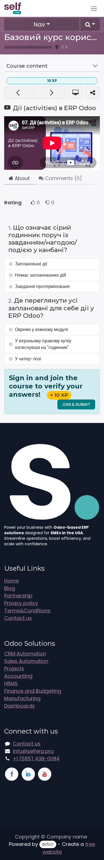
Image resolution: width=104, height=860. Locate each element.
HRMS (11, 683)
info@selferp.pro (33, 751)
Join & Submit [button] (76, 404)
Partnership (18, 595)
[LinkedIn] (28, 774)
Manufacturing (22, 698)
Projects (14, 668)
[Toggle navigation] (94, 8)
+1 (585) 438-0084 (36, 758)
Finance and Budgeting (32, 690)
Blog (9, 588)
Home (11, 580)
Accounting (18, 676)
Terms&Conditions (27, 610)
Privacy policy (21, 603)
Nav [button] (39, 24)
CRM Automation (25, 653)
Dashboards (19, 705)
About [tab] (21, 178)
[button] (90, 24)
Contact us (18, 618)
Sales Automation (26, 661)
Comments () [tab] (63, 178)
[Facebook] (11, 774)
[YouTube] (44, 774)
